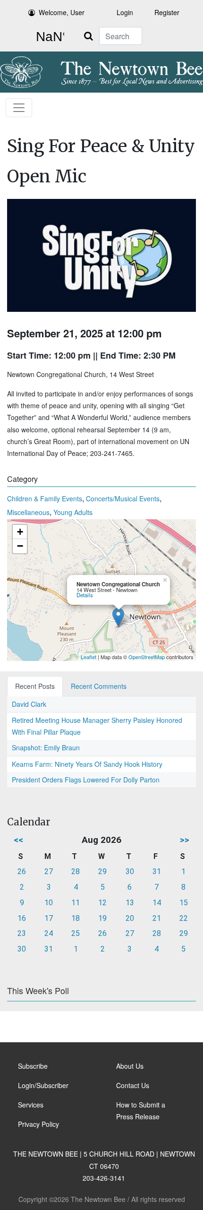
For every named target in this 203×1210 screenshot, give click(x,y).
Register (166, 12)
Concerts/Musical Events (123, 498)
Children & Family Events (44, 498)
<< (18, 839)
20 (130, 918)
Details (84, 595)
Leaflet (88, 657)
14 (156, 902)
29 (102, 871)
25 (75, 933)
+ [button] (20, 532)
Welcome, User (62, 12)
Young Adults (73, 512)
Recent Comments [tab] (99, 686)
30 (130, 871)
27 (48, 871)
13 (130, 902)
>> (184, 839)
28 (75, 871)
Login (125, 12)
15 (183, 902)
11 (75, 902)
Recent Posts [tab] (35, 686)
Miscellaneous (28, 512)
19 (102, 918)
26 (21, 871)
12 (102, 902)
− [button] (20, 546)
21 (156, 918)
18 (75, 918)
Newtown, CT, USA (48, 37)
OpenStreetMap (146, 657)
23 (21, 933)
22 (183, 918)
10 (48, 902)
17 (48, 918)
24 (48, 933)
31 (156, 871)
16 (21, 918)
